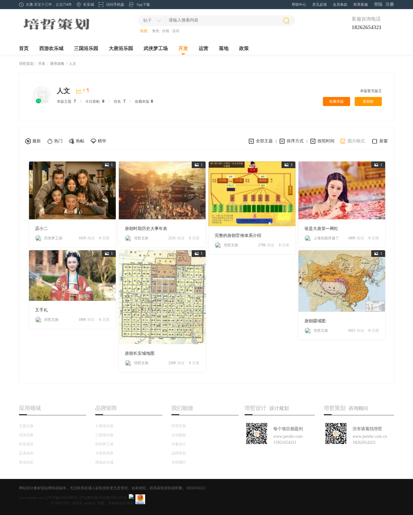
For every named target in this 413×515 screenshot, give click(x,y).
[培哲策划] (56, 30)
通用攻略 (57, 63)
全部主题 (264, 141)
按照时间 (325, 141)
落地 (224, 48)
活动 (175, 31)
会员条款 (340, 4)
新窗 (383, 141)
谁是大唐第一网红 (321, 228)
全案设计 (178, 444)
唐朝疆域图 (315, 321)
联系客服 (360, 4)
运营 (203, 48)
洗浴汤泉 (26, 435)
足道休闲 (26, 453)
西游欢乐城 (51, 48)
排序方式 (295, 141)
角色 (155, 31)
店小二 (41, 228)
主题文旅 (26, 426)
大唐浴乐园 (121, 48)
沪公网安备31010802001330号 (103, 498)
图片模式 (356, 141)
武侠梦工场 (156, 48)
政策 (244, 48)
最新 (36, 141)
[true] (286, 20)
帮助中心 (299, 4)
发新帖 (368, 101)
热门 (58, 141)
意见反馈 (319, 4)
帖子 (147, 20)
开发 (183, 48)
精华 (102, 141)
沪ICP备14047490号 (61, 498)
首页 (24, 48)
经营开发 (178, 426)
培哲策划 (26, 63)
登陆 (378, 4)
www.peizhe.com (31, 498)
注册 (389, 4)
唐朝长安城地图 (139, 353)
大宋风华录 (104, 453)
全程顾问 (178, 462)
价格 (165, 31)
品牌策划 (178, 453)
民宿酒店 (26, 444)
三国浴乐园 (86, 48)
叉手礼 (41, 310)
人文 (72, 63)
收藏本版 (336, 101)
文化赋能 (178, 435)
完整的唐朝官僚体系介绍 (238, 235)
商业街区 (26, 462)
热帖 (80, 141)
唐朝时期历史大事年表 (146, 228)
